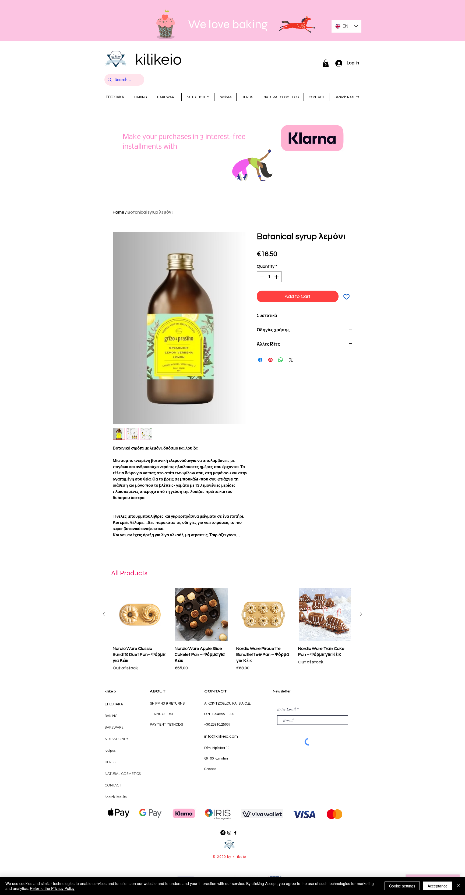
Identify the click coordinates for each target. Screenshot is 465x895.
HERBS (110, 762)
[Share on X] (291, 360)
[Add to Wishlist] (346, 296)
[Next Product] (361, 614)
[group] (232, 630)
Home (118, 212)
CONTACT (113, 785)
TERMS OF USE (162, 714)
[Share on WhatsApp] (280, 360)
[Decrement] (261, 276)
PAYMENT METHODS (166, 724)
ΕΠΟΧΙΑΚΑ (114, 704)
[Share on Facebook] (260, 360)
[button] (326, 63)
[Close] (458, 886)
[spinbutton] (269, 276)
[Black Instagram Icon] (229, 832)
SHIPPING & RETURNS (167, 703)
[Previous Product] (103, 614)
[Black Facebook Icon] (235, 832)
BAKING (111, 716)
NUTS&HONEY (116, 739)
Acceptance (438, 886)
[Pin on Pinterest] (270, 360)
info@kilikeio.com (221, 736)
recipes (110, 750)
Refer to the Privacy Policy (52, 888)
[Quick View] (139, 614)
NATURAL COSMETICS (123, 774)
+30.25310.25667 (217, 724)
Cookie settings (402, 886)
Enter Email (286, 709)
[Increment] (277, 276)
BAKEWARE (114, 727)
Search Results (116, 797)
